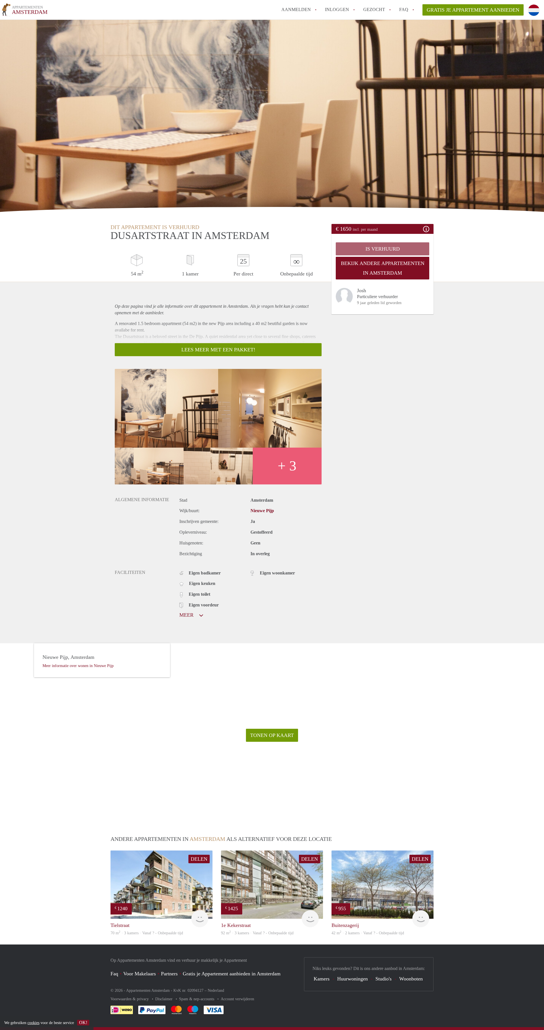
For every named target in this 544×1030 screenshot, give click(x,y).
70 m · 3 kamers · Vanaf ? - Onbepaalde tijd (146, 933)
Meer (187, 615)
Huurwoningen (352, 979)
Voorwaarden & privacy (130, 999)
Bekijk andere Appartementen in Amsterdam (382, 268)
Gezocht (374, 9)
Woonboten (411, 979)
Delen (199, 859)
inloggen (337, 9)
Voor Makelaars (139, 973)
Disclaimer (164, 999)
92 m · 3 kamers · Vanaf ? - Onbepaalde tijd (257, 933)
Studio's (383, 979)
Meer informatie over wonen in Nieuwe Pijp (78, 666)
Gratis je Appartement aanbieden (473, 10)
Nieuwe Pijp (262, 510)
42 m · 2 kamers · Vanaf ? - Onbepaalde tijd (368, 933)
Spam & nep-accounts (197, 999)
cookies (33, 1023)
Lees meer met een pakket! (218, 349)
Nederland (216, 990)
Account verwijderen (237, 999)
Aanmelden (296, 9)
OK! (83, 1022)
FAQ (403, 9)
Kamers (322, 979)
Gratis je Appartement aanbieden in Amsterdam (231, 973)
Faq (114, 973)
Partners (169, 973)
